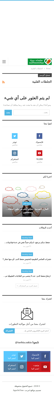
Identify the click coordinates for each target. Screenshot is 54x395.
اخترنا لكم (27, 203)
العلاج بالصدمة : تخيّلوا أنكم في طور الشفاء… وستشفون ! (27, 210)
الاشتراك (9, 331)
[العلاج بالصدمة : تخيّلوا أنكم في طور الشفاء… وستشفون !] (27, 200)
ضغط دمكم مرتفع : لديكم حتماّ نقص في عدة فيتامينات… (27, 242)
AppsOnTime (18, 390)
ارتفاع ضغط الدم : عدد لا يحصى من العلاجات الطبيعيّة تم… (27, 276)
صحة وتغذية (27, 237)
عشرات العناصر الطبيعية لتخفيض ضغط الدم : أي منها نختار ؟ (27, 259)
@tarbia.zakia (23, 342)
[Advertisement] (27, 29)
